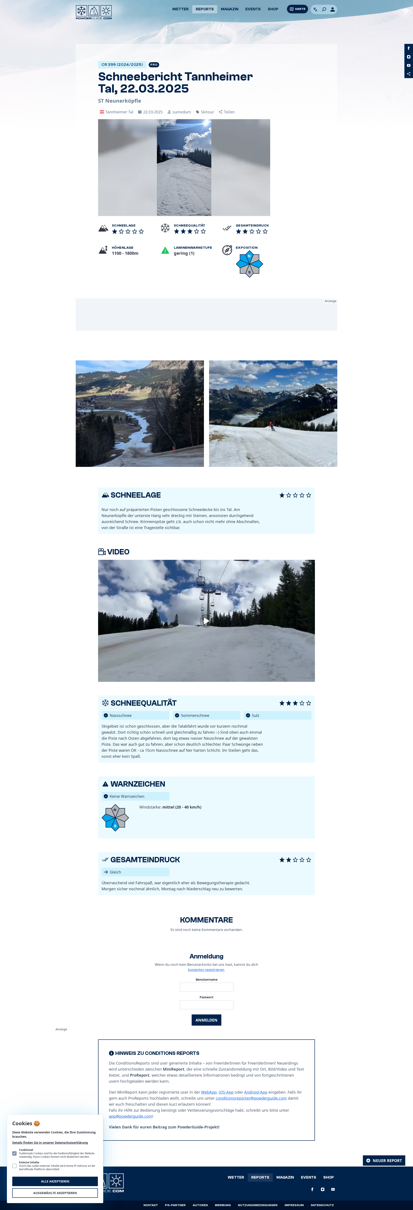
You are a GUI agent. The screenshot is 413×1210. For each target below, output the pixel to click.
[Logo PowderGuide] (94, 12)
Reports (205, 9)
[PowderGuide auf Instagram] (408, 56)
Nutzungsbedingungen (257, 1205)
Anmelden (206, 1020)
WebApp (209, 1092)
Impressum (294, 1205)
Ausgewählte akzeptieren (55, 1193)
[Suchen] (324, 9)
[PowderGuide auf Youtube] (408, 65)
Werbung (223, 1205)
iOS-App (226, 1092)
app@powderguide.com (130, 1116)
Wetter (180, 9)
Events (253, 9)
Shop (273, 9)
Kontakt (150, 1205)
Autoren (200, 1205)
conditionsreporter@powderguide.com (251, 1098)
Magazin (229, 9)
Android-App (255, 1092)
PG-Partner (175, 1205)
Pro (153, 64)
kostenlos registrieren (206, 969)
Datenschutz (322, 1205)
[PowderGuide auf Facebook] (408, 48)
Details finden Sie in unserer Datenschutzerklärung (50, 1143)
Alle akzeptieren (55, 1181)
